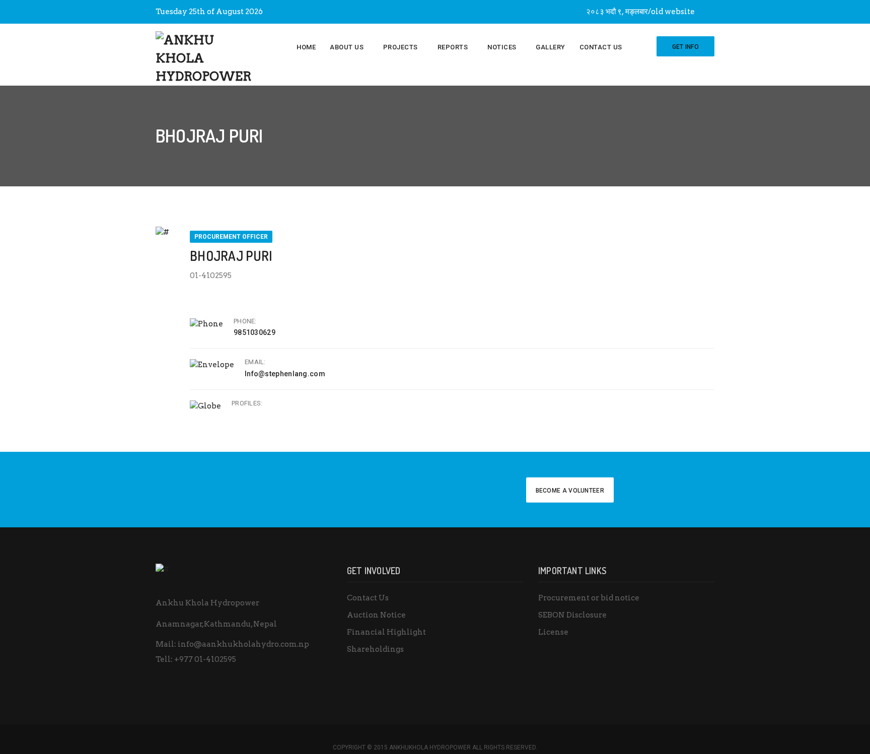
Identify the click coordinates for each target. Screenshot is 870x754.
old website (673, 11)
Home (306, 47)
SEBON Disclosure (572, 615)
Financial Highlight (386, 632)
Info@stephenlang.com (285, 374)
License (553, 632)
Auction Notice (376, 615)
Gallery (550, 47)
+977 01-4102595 (205, 659)
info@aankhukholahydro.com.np (243, 644)
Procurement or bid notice (588, 597)
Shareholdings (375, 649)
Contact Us (600, 47)
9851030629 (254, 332)
